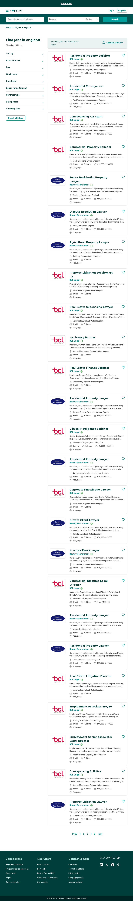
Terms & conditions (76, 869)
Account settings (75, 882)
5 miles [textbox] (89, 19)
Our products (42, 882)
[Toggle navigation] (7, 10)
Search (114, 19)
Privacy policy (73, 873)
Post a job (66, 3)
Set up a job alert (114, 42)
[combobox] (91, 19)
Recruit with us (43, 864)
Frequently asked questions (17, 869)
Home (8, 28)
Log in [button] (111, 11)
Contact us (72, 864)
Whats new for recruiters (47, 878)
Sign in (9, 878)
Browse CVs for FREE (46, 873)
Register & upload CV (14, 864)
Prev (74, 834)
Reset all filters (15, 118)
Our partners (11, 873)
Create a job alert (13, 882)
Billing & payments (76, 878)
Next (100, 834)
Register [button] (122, 11)
